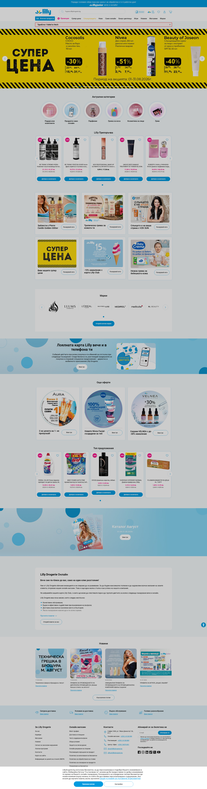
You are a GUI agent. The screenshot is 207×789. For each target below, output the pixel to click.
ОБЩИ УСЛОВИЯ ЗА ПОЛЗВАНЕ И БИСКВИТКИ (120, 778)
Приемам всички (88, 784)
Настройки (119, 784)
